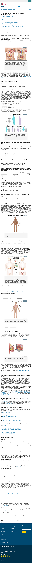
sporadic (24, 144)
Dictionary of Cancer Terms (15, 529)
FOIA (1, 537)
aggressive (22, 146)
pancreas (21, 252)
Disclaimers (2, 540)
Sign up (23, 532)
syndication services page (25, 520)
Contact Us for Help (6, 509)
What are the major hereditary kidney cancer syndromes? (11, 23)
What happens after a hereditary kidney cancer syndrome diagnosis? (13, 25)
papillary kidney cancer (8, 335)
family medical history (4, 174)
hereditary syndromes (13, 381)
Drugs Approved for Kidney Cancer (7, 413)
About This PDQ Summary (6, 29)
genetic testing (15, 174)
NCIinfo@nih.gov (12, 551)
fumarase (13, 240)
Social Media (3, 531)
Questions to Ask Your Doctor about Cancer (9, 432)
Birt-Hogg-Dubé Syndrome (15, 392)
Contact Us (13, 526)
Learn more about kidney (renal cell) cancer (9, 27)
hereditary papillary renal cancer (7, 107)
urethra (22, 44)
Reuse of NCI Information (20, 515)
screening (10, 378)
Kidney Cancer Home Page (6, 412)
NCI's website (14, 478)
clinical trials (10, 379)
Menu (2, 6)
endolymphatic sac (3, 253)
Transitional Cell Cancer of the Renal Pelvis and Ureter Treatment (12, 420)
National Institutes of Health (25, 409)
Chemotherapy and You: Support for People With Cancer (11, 428)
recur (1, 388)
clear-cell (13, 250)
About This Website (4, 526)
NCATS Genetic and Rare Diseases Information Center (20, 245)
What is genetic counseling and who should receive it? (10, 22)
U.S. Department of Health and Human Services (7, 558)
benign (15, 211)
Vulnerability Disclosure (4, 542)
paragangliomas (7, 212)
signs (22, 386)
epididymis (8, 253)
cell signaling (22, 364)
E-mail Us (5, 510)
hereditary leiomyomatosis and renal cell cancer (9, 103)
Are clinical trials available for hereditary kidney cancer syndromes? (12, 26)
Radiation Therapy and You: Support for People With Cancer (11, 429)
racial (26, 209)
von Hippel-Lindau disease (6, 104)
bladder (2, 44)
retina (19, 252)
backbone (26, 41)
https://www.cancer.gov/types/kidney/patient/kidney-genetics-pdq (11, 493)
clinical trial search (6, 401)
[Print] (29, 9)
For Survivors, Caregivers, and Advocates (8, 433)
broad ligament (17, 253)
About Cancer (4, 425)
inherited (23, 172)
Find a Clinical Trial (14, 531)
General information (9, 403)
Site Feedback (3, 552)
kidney (3, 41)
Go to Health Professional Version (6, 16)
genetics (9, 410)
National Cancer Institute (14, 409)
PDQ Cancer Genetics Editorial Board (22, 466)
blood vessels (23, 212)
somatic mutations (22, 154)
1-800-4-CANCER (6, 551)
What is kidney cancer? (6, 19)
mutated (11, 241)
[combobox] (11, 6)
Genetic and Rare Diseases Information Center (9, 416)
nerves (28, 212)
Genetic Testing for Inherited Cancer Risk (8, 415)
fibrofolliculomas (5, 298)
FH (17, 207)
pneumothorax (19, 298)
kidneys (29, 386)
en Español (2, 528)
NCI (12, 401)
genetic (2, 175)
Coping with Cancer (5, 430)
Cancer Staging (4, 426)
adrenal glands (18, 212)
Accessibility (2, 536)
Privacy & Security (3, 539)
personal (28, 173)
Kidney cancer (3, 40)
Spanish (19, 447)
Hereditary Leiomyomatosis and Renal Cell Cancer (19, 391)
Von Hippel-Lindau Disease (5, 392)
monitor (2, 382)
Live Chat (2, 551)
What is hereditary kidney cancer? (7, 21)
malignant (13, 251)
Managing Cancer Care (4, 505)
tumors (6, 189)
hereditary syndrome (10, 183)
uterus (30, 211)
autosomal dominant (11, 242)
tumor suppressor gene (16, 285)
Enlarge (24, 47)
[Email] (30, 9)
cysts (3, 250)
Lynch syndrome (3, 76)
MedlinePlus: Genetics (5, 417)
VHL (9, 249)
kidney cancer (17, 183)
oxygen (24, 240)
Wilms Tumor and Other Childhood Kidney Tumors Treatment (11, 421)
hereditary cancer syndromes (16, 74)
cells (13, 241)
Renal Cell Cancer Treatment (5, 394)
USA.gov (2, 561)
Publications (13, 528)
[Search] (19, 6)
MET (9, 334)
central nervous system (14, 252)
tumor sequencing (3, 155)
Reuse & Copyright (3, 529)
